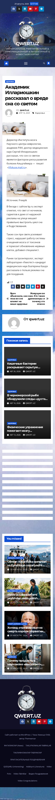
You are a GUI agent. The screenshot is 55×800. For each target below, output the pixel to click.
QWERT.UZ (27, 43)
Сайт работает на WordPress (18, 734)
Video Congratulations (27, 780)
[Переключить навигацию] (26, 63)
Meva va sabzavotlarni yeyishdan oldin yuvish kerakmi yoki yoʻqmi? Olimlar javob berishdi (26, 600)
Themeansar (30, 738)
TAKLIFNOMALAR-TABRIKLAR (38, 745)
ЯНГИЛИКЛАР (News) (13, 745)
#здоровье (40, 113)
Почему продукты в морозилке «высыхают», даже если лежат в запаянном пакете (24, 666)
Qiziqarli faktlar (15, 558)
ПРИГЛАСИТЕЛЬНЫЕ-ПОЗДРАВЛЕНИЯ (27, 759)
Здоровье (10, 82)
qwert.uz (24, 110)
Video (49, 766)
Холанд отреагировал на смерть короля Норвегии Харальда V (25, 631)
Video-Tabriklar (19, 773)
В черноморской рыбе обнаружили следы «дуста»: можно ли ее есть (27, 399)
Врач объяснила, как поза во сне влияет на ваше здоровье (18, 298)
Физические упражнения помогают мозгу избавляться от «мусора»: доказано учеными (25, 432)
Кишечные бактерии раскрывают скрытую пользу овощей (22, 367)
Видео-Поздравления (38, 773)
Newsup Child (44, 734)
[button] (44, 63)
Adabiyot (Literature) (35, 766)
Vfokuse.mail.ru (17, 167)
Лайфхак (12, 657)
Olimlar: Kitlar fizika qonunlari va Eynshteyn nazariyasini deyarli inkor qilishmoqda (26, 565)
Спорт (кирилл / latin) (17, 624)
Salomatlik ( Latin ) (16, 591)
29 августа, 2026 (19, 569)
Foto (9, 773)
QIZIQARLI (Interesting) (14, 766)
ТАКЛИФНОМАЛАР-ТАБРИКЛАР (27, 752)
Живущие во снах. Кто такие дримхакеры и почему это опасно (36, 298)
